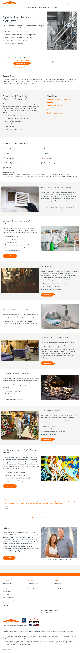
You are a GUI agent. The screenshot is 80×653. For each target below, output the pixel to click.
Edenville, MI (62, 81)
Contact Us (54, 7)
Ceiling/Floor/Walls (8, 176)
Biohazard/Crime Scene (21, 174)
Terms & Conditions (59, 583)
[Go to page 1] (33, 518)
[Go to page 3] (36, 518)
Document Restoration (21, 176)
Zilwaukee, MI (7, 84)
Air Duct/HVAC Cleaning (50, 174)
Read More (9, 558)
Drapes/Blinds (32, 176)
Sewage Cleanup (8, 174)
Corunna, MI (53, 81)
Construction (6, 594)
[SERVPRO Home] (10, 2)
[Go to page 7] (44, 518)
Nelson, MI (19, 81)
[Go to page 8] (45, 518)
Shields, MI (63, 79)
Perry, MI (70, 81)
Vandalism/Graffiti (65, 176)
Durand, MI (36, 81)
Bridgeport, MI (42, 79)
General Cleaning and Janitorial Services (59, 101)
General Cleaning (8, 603)
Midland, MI (15, 79)
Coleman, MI (35, 84)
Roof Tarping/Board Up (53, 176)
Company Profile (33, 583)
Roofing (5, 605)
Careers (30, 586)
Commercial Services (54, 105)
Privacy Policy (57, 586)
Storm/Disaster (7, 591)
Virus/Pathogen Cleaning (35, 174)
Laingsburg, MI (24, 84)
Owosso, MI (33, 79)
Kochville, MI (27, 81)
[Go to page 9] (47, 518)
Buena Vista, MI (54, 79)
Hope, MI (16, 84)
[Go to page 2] (35, 518)
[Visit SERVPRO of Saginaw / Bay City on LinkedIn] (38, 574)
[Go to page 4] (38, 518)
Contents (74, 176)
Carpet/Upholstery (63, 174)
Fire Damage (7, 586)
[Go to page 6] (42, 518)
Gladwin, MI (44, 81)
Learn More (9, 256)
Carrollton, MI (72, 79)
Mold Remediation (54, 109)
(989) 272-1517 (71, 3)
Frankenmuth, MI (9, 81)
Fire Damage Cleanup (55, 113)
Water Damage (7, 583)
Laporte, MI (24, 79)
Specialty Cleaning (8, 600)
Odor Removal (41, 176)
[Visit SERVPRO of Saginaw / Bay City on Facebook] (41, 574)
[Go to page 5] (40, 518)
